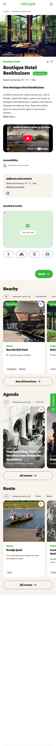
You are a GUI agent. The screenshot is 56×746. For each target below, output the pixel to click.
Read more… (9, 116)
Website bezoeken (15, 187)
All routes (26, 584)
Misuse (38, 496)
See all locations (26, 381)
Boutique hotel (11, 61)
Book (42, 274)
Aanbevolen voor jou (20, 296)
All (6, 296)
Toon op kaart (28, 232)
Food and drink (41, 296)
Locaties (6, 11)
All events (26, 475)
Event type (40, 402)
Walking (49, 496)
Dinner (9, 346)
